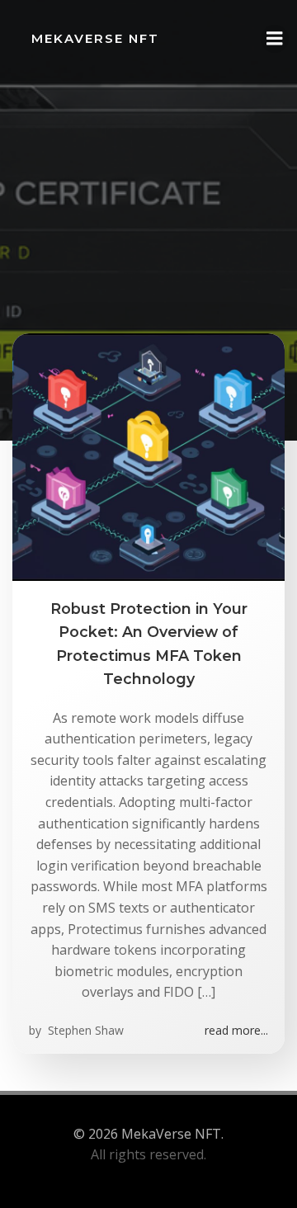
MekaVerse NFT (95, 38)
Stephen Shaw (84, 1030)
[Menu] (275, 39)
